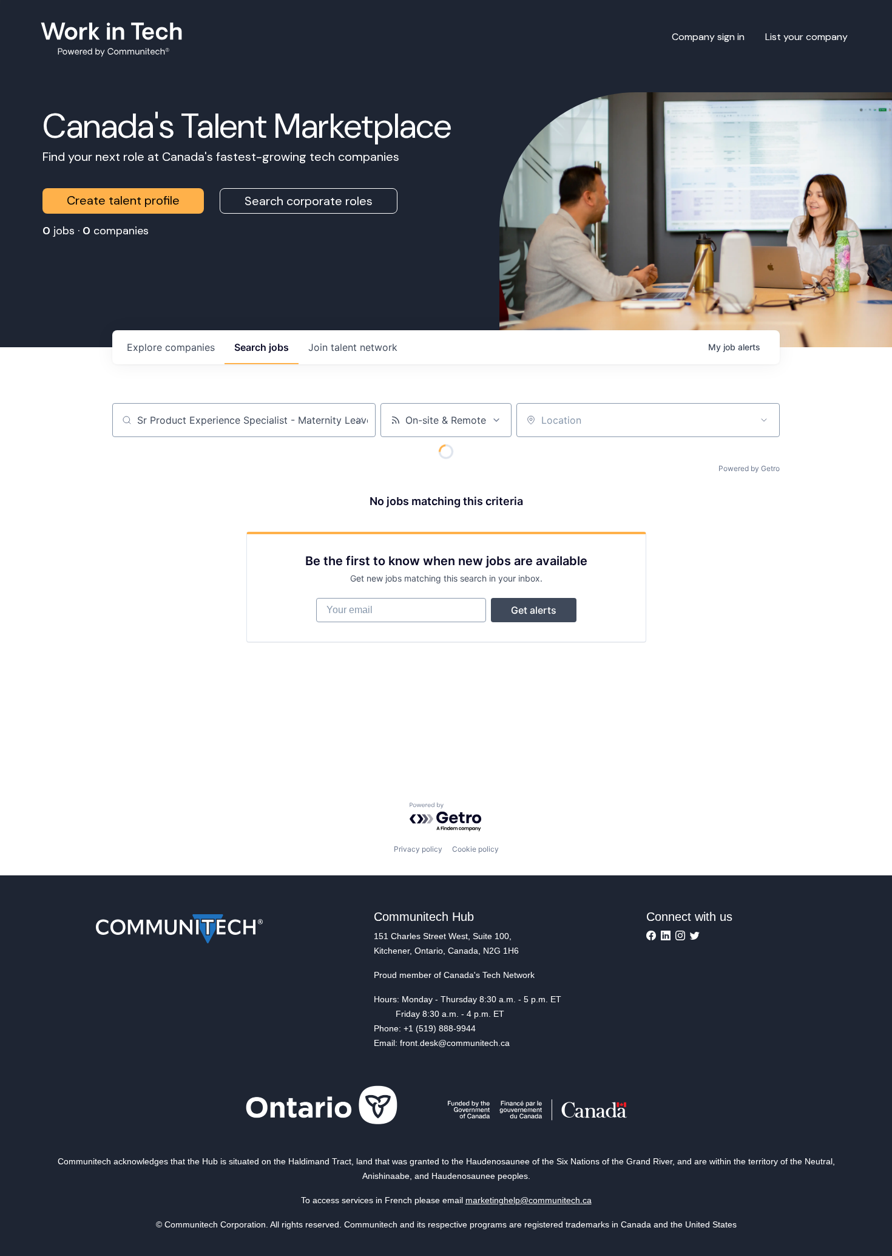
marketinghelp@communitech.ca (528, 1200)
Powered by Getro (749, 468)
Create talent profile (123, 200)
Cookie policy (475, 849)
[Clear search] (359, 420)
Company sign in (708, 36)
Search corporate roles (309, 201)
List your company (806, 36)
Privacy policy (418, 849)
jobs (261, 347)
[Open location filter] (764, 420)
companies (171, 347)
